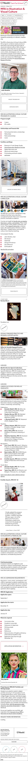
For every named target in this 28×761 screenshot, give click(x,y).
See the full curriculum (7, 249)
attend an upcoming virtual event (10, 706)
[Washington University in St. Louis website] (21, 733)
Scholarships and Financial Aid (8, 23)
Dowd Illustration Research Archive (14, 147)
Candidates (19, 18)
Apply (3, 15)
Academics (3, 6)
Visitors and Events (6, 21)
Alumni (14, 21)
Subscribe (14, 741)
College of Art (9, 6)
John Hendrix (5, 90)
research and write (13, 226)
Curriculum (9, 15)
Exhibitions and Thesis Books (8, 18)
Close (2, 759)
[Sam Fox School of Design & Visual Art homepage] (12, 3)
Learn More (3, 365)
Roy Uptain (4, 679)
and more (7, 155)
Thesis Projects (14, 291)
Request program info (14, 99)
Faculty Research (18, 15)
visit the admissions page (17, 704)
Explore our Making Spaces (14, 189)
